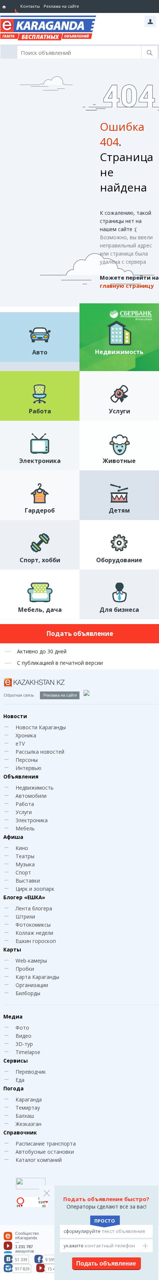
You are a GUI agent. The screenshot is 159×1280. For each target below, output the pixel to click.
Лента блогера (34, 908)
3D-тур (24, 1043)
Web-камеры (31, 960)
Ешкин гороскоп (36, 940)
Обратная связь (19, 695)
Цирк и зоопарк (35, 888)
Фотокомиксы (33, 924)
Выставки (28, 880)
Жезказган (28, 1123)
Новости (15, 716)
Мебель (25, 828)
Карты (12, 949)
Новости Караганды (41, 727)
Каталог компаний (39, 1159)
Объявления (20, 776)
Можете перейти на (129, 281)
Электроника (32, 820)
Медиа (13, 1016)
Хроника (26, 735)
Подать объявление (79, 633)
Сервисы (15, 1060)
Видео (23, 1035)
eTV (20, 743)
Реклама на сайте (61, 6)
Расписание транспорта (46, 1143)
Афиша (13, 836)
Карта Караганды (37, 976)
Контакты (30, 6)
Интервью (28, 767)
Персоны (27, 759)
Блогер (24, 897)
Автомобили (31, 795)
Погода (13, 1088)
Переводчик (31, 1071)
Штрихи (25, 916)
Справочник (20, 1132)
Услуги (24, 812)
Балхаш (25, 1115)
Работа (25, 803)
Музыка (25, 864)
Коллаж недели (34, 932)
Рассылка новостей (40, 751)
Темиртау (28, 1107)
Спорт (23, 872)
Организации (32, 985)
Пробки (25, 968)
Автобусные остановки (45, 1151)
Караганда (29, 1099)
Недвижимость (35, 787)
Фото (22, 1027)
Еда (20, 1079)
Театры (25, 856)
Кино (22, 847)
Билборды (28, 993)
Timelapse (28, 1052)
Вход (150, 21)
